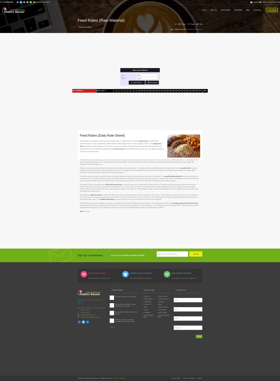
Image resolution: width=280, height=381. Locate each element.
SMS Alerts (147, 302)
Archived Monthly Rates (164, 316)
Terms (146, 310)
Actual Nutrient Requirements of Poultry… (126, 313)
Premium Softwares (120, 378)
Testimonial (162, 310)
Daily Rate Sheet (180, 29)
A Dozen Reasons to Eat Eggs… (126, 296)
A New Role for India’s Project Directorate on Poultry (125, 305)
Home (204, 10)
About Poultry (225, 10)
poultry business (119, 149)
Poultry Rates (148, 299)
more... (80, 302)
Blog (247, 10)
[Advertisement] (65, 50)
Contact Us (257, 10)
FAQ (145, 307)
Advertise (161, 302)
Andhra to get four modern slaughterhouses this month (124, 320)
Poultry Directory (163, 299)
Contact (199, 378)
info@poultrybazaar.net (89, 315)
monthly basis (143, 141)
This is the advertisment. (42, 2)
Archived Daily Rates (148, 316)
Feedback (147, 312)
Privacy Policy (163, 307)
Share (192, 24)
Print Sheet (154, 82)
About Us (213, 10)
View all (112, 327)
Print (200, 24)
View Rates (238, 10)
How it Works (162, 312)
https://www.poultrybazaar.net (91, 317)
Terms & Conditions (189, 378)
